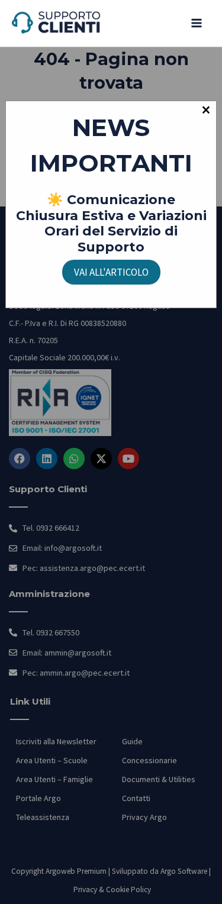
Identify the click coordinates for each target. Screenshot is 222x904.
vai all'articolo (111, 272)
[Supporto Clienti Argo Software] (56, 23)
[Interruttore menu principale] (197, 23)
